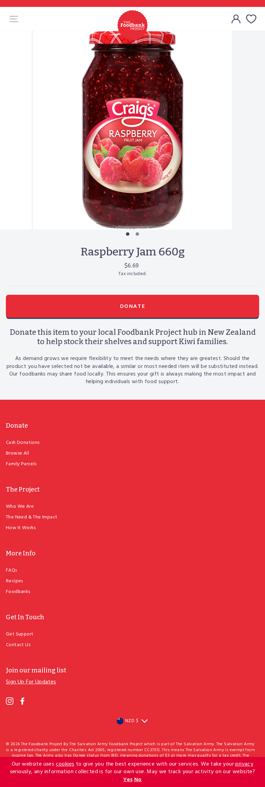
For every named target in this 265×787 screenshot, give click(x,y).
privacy (244, 764)
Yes (127, 779)
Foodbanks (18, 592)
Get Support (19, 634)
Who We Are (20, 507)
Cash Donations (23, 443)
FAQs (11, 570)
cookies (65, 764)
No (138, 779)
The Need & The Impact (31, 517)
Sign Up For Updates (31, 682)
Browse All (17, 453)
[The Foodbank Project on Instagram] (9, 701)
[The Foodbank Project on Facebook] (22, 701)
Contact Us (18, 645)
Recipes (14, 581)
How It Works (21, 528)
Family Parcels (21, 464)
